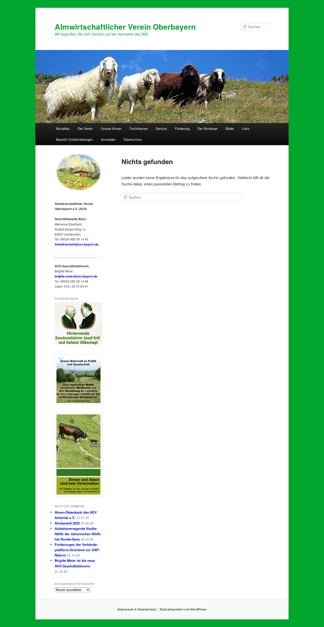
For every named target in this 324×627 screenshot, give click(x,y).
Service (161, 128)
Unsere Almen (111, 128)
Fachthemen (139, 128)
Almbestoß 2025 (67, 523)
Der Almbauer (207, 128)
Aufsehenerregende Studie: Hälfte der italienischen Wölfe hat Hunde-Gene (77, 534)
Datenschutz (133, 139)
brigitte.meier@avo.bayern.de (76, 276)
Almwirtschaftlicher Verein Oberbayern (125, 26)
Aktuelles (63, 128)
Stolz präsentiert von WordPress (183, 609)
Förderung (182, 128)
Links (246, 128)
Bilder (230, 128)
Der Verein (85, 128)
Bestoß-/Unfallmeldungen (74, 139)
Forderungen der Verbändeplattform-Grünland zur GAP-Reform (77, 550)
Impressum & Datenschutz (136, 609)
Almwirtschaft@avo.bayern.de (76, 244)
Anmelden (108, 139)
